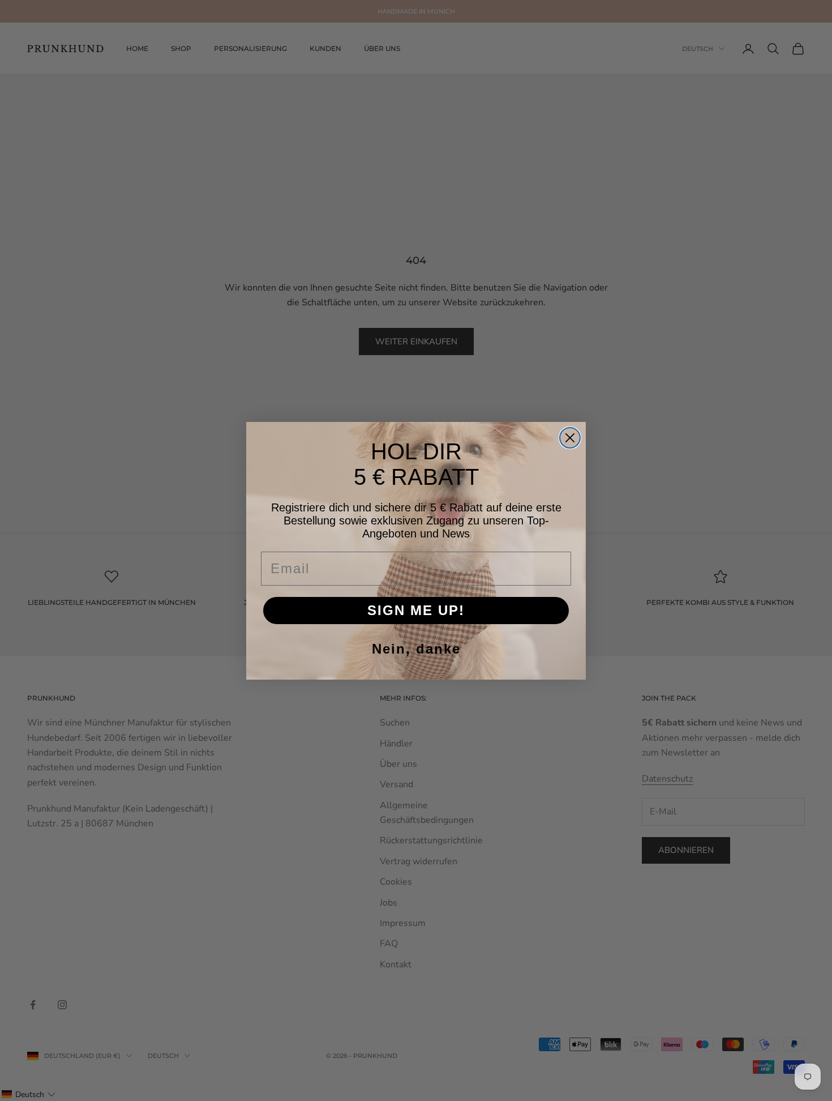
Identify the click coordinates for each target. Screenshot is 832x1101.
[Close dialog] (570, 438)
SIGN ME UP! (416, 610)
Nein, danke (416, 648)
